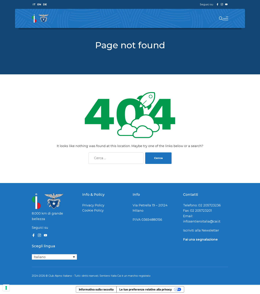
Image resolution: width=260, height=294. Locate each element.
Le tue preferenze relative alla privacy (145, 289)
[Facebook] (33, 235)
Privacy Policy (93, 205)
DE (45, 4)
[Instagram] (39, 235)
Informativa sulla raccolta (96, 289)
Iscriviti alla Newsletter (201, 230)
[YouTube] (45, 235)
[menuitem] (54, 257)
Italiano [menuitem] (40, 257)
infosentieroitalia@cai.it (201, 221)
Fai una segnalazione (200, 239)
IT (34, 4)
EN (39, 4)
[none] (54, 257)
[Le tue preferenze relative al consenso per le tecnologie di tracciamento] (6, 287)
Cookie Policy (93, 210)
